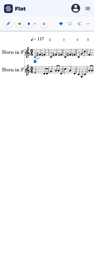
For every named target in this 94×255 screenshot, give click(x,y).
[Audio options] (35, 24)
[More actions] (88, 24)
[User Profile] (75, 9)
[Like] (60, 23)
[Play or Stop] (29, 24)
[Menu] (87, 8)
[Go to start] (19, 23)
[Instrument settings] (8, 24)
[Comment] (69, 23)
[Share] (79, 24)
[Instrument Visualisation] (44, 23)
